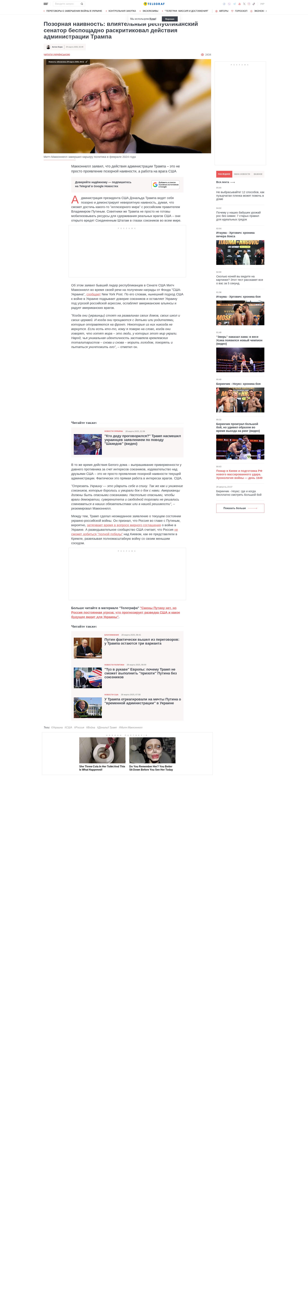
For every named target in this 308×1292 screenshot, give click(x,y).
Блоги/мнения (111, 635)
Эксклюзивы (150, 11)
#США (68, 727)
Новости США (111, 695)
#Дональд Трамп (107, 727)
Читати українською (57, 54)
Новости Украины (113, 431)
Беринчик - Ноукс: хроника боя (238, 383)
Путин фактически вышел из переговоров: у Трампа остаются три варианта (141, 641)
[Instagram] (249, 3)
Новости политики (114, 665)
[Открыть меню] (46, 4)
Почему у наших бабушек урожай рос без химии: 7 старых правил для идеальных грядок (238, 216)
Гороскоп (241, 11)
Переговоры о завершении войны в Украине (74, 11)
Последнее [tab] (224, 174)
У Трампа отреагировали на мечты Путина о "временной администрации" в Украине (142, 701)
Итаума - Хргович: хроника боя (238, 296)
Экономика (261, 11)
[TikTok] (253, 3)
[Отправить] (82, 3)
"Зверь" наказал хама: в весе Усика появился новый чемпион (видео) (239, 340)
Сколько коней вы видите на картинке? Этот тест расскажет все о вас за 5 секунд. (239, 280)
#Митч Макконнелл (130, 727)
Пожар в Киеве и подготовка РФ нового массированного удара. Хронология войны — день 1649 (239, 474)
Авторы (223, 11)
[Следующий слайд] (266, 11)
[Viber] (229, 4)
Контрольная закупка (122, 11)
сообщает (93, 294)
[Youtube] (239, 3)
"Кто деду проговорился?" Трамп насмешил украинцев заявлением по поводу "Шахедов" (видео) (142, 440)
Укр (262, 4)
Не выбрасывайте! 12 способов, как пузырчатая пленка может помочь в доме (240, 196)
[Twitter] (244, 4)
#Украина (57, 727)
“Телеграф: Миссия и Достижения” (186, 11)
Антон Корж (57, 47)
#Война (90, 727)
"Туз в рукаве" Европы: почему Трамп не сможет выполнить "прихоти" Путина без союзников (140, 673)
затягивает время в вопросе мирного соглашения (124, 525)
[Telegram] (234, 3)
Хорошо (169, 19)
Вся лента (222, 182)
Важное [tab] (258, 174)
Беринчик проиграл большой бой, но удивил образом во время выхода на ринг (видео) (238, 427)
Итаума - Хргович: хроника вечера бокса (235, 234)
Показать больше (234, 508)
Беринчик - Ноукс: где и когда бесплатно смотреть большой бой (238, 493)
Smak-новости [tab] (242, 174)
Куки (152, 18)
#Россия (79, 727)
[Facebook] (224, 3)
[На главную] (154, 4)
